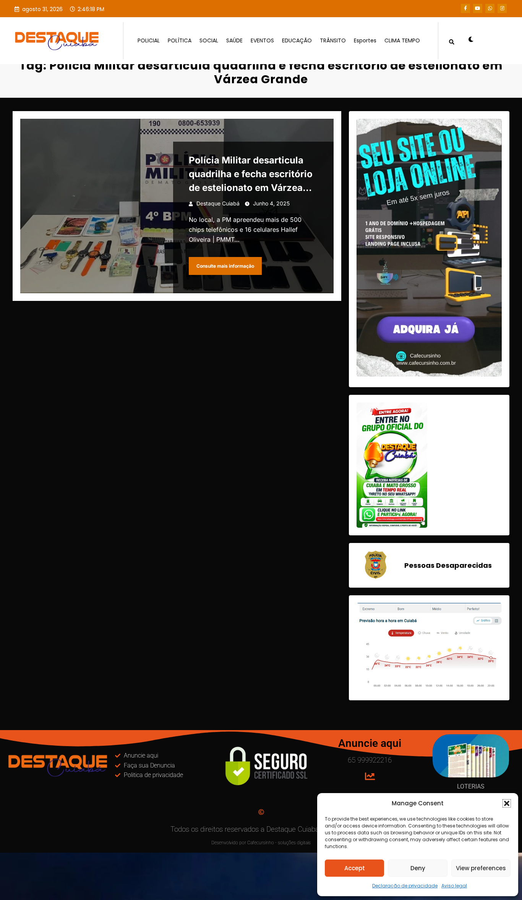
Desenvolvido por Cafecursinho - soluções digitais (261, 842)
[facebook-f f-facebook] (465, 8)
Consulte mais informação (225, 266)
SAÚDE (234, 40)
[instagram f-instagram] (502, 8)
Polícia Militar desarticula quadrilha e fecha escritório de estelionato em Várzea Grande (251, 175)
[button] (507, 803)
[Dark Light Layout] (468, 40)
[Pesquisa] (451, 41)
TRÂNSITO (333, 40)
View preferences (481, 868)
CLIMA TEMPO (402, 40)
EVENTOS (262, 40)
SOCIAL (208, 40)
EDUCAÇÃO (297, 40)
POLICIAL (149, 40)
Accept (354, 868)
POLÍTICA (179, 40)
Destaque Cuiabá (218, 203)
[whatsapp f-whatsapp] (489, 8)
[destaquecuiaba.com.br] (21, 59)
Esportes (365, 40)
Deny (417, 868)
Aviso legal (454, 885)
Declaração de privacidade (405, 885)
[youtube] (477, 8)
